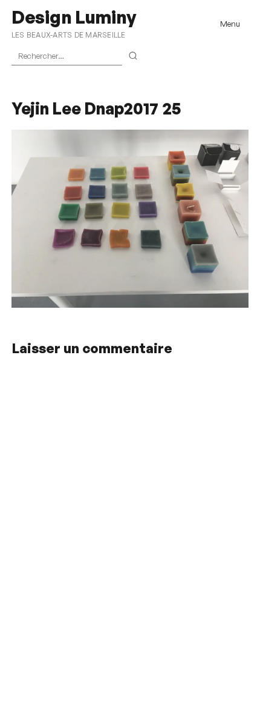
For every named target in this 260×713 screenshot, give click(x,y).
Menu (230, 23)
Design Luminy (73, 17)
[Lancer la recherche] (133, 56)
